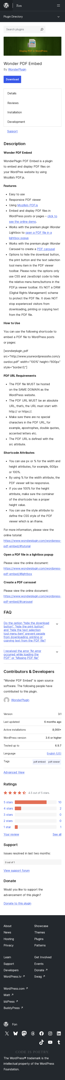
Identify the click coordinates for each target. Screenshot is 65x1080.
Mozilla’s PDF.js (27, 205)
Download (12, 79)
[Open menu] (59, 5)
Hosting (9, 939)
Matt (9, 995)
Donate (41, 970)
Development (16, 122)
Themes (39, 932)
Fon (14, 1024)
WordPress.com (16, 988)
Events (39, 964)
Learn (7, 957)
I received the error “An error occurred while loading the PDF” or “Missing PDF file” (22, 654)
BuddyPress (13, 1008)
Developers (11, 970)
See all (57, 834)
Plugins (39, 939)
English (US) (54, 753)
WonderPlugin (17, 69)
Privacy (9, 945)
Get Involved (43, 957)
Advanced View (14, 772)
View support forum (17, 870)
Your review (11, 834)
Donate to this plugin (17, 903)
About (8, 926)
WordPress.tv (14, 976)
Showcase (41, 926)
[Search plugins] (42, 29)
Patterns (40, 945)
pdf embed (40, 761)
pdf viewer (54, 761)
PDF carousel (46, 249)
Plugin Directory (13, 16)
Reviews (13, 103)
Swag (39, 976)
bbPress (11, 1001)
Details (11, 93)
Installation (14, 112)
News (7, 932)
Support (12, 131)
